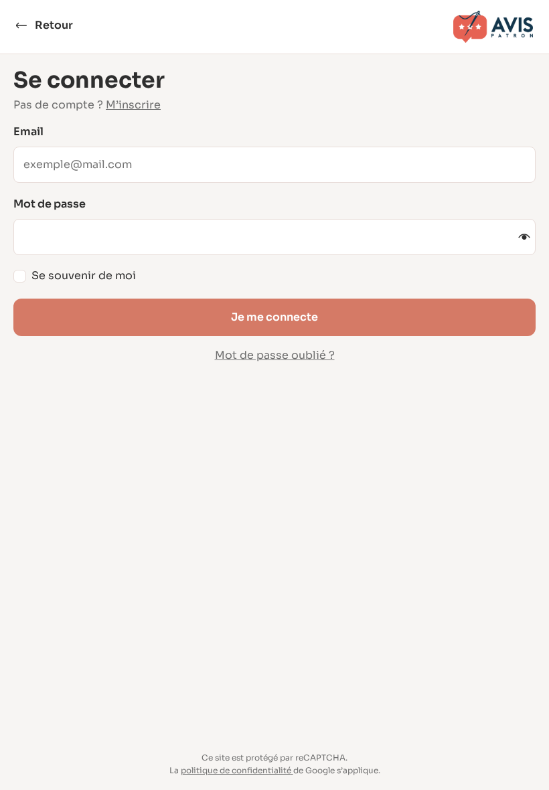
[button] (524, 237)
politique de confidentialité (236, 770)
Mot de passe (49, 204)
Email (28, 132)
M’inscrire (133, 105)
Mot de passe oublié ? (275, 355)
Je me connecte (274, 317)
